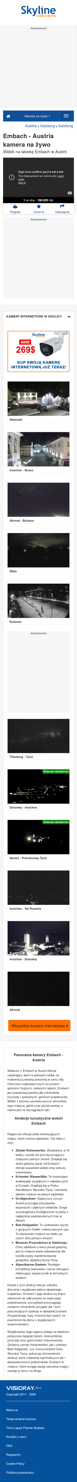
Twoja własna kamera (21, 1419)
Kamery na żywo (36, 116)
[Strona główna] (8, 116)
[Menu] (66, 115)
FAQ (9, 1445)
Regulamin (13, 1454)
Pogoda (15, 212)
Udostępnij (62, 212)
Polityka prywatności (20, 1472)
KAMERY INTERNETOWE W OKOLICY (34, 316)
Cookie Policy (15, 1463)
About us (12, 1410)
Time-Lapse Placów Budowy (25, 1428)
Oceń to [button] (38, 212)
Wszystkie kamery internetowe (38, 1025)
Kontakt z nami (16, 1436)
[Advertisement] (38, 69)
